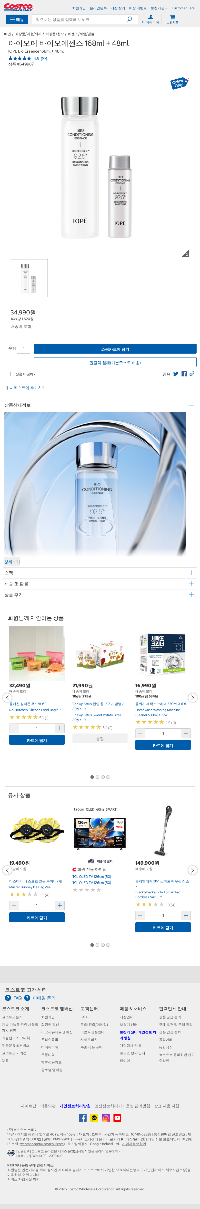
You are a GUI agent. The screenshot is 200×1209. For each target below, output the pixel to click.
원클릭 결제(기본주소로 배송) (115, 362)
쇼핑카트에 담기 (115, 349)
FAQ (83, 1017)
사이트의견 (89, 1039)
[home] (18, 7)
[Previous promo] (7, 697)
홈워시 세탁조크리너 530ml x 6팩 (161, 704)
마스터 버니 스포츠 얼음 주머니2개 (35, 881)
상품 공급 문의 (170, 1017)
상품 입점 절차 (170, 1032)
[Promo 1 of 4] (92, 777)
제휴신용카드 (51, 1062)
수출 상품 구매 (91, 1047)
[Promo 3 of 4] (103, 777)
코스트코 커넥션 (14, 1053)
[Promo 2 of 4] (97, 777)
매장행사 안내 (130, 1045)
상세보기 (12, 561)
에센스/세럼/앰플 (81, 34)
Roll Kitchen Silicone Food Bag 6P (34, 710)
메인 (7, 34)
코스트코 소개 (15, 1008)
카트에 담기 (37, 740)
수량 (12, 348)
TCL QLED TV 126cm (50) (91, 876)
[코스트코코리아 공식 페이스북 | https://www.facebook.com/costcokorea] (83, 1119)
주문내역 (48, 1055)
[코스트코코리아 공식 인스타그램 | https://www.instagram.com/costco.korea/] (106, 1119)
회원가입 (48, 1017)
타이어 (125, 1060)
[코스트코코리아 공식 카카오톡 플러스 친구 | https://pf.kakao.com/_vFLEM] (94, 1119)
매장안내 (126, 1017)
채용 (5, 1060)
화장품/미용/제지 (28, 34)
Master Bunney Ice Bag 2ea (29, 887)
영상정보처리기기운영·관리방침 (122, 1105)
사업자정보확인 (134, 1144)
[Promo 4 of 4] (108, 777)
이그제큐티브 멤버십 (57, 1032)
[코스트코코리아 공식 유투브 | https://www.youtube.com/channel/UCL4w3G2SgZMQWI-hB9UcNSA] (117, 1119)
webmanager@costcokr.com (42, 1144)
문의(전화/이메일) (94, 1024)
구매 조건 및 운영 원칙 (176, 1024)
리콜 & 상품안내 (92, 1032)
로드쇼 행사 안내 (132, 1053)
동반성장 (166, 1047)
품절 (100, 738)
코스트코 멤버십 (57, 1008)
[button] (132, 19)
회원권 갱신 (50, 1024)
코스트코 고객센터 (26, 990)
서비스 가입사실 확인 (23, 1179)
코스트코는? (11, 1017)
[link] (176, 374)
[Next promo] (192, 697)
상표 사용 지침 (166, 1105)
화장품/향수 (55, 34)
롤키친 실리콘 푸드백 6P (27, 704)
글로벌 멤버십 (51, 1070)
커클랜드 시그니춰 (16, 1038)
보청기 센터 (129, 1024)
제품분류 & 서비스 (16, 1045)
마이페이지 (49, 1047)
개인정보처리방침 (75, 1105)
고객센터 (89, 1008)
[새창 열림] (11, 1154)
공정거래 (166, 1039)
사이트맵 (28, 1105)
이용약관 (48, 1105)
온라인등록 (49, 1039)
